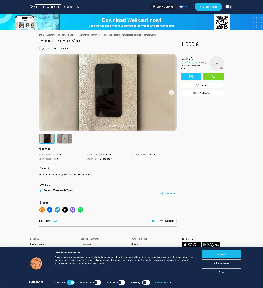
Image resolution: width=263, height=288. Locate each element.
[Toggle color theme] (228, 7)
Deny (221, 272)
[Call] (213, 76)
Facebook (86, 244)
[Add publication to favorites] (42, 49)
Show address (170, 193)
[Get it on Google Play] (211, 245)
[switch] (97, 282)
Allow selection (221, 263)
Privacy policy (37, 244)
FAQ (77, 7)
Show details (161, 282)
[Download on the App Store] (191, 245)
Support (135, 244)
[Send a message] (191, 76)
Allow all (221, 254)
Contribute (68, 7)
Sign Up (169, 7)
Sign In (160, 7)
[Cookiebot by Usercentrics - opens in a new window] (36, 283)
